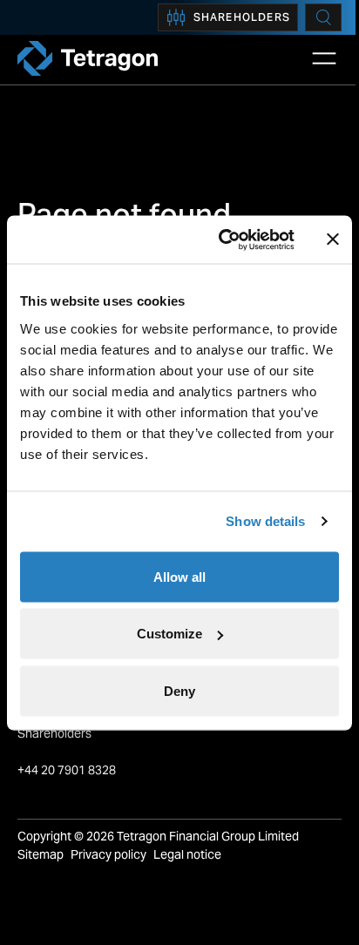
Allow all (179, 576)
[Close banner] (333, 239)
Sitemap (40, 854)
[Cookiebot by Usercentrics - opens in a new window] (222, 239)
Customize (169, 633)
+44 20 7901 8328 (68, 770)
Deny (179, 690)
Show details (265, 521)
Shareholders (241, 17)
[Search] (323, 17)
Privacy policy (108, 854)
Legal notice (187, 854)
